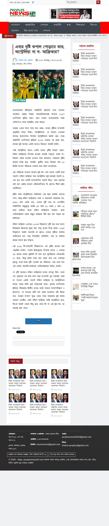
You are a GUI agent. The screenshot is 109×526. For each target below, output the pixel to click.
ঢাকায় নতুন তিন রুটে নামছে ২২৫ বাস (88, 227)
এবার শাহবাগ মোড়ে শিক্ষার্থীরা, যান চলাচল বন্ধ (85, 35)
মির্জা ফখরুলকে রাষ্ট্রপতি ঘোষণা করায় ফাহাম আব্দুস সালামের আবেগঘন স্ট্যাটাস (59, 408)
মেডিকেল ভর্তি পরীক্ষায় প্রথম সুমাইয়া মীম (87, 241)
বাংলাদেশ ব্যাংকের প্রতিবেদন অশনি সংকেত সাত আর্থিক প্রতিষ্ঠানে (84, 199)
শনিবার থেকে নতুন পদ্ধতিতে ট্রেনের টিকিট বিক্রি (89, 214)
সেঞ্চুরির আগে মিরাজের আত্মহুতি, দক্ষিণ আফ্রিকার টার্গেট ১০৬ (27, 454)
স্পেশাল (46, 30)
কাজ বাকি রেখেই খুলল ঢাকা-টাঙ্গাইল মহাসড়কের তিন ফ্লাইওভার (84, 255)
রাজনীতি (57, 24)
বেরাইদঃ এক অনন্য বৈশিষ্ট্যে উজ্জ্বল (89, 285)
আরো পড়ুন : (16, 361)
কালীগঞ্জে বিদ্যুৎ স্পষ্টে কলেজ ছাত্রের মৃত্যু (89, 298)
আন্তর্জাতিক (30, 24)
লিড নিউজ (28, 63)
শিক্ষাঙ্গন (80, 24)
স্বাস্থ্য (69, 24)
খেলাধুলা (44, 24)
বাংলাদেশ (15, 24)
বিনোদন (93, 24)
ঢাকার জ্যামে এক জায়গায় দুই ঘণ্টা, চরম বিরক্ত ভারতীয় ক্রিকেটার (85, 271)
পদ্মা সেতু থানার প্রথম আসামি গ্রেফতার (62, 454)
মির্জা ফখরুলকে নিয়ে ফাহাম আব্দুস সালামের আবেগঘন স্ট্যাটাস (17, 383)
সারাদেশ (15, 30)
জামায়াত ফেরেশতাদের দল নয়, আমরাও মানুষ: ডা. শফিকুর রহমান (46, 35)
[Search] (98, 2)
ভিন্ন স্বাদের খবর (31, 30)
